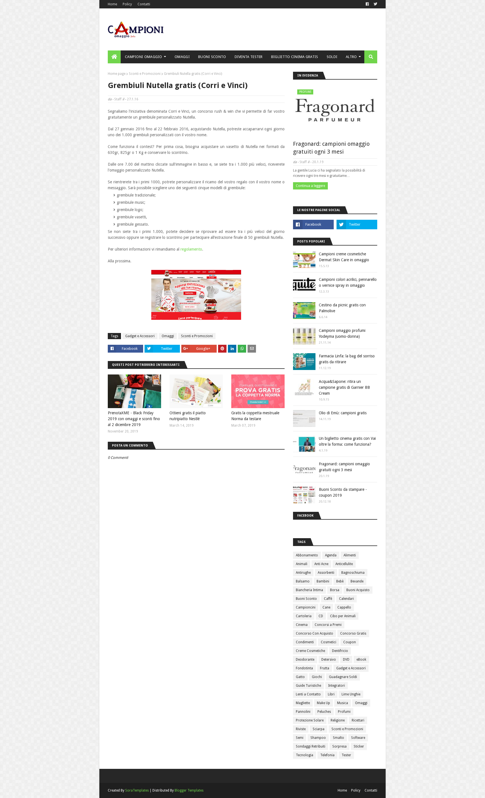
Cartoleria (304, 616)
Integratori (336, 686)
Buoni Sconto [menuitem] (212, 57)
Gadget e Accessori (140, 336)
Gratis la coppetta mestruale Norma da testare (255, 416)
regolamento (191, 249)
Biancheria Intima (309, 590)
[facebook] (367, 4)
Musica (342, 703)
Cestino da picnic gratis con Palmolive (342, 308)
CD (321, 616)
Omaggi (168, 336)
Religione (338, 720)
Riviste (301, 729)
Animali (301, 564)
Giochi (317, 677)
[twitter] (374, 4)
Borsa (334, 590)
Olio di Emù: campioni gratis (343, 413)
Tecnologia (304, 755)
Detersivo (328, 659)
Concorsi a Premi (328, 625)
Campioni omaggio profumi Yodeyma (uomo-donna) (342, 333)
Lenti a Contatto (308, 694)
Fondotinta (304, 668)
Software (358, 738)
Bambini (323, 581)
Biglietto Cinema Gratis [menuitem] (294, 57)
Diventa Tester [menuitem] (249, 57)
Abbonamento (307, 555)
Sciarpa (318, 729)
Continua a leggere (310, 186)
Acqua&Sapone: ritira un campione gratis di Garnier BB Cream (344, 387)
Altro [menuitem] (351, 57)
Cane (326, 607)
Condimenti (305, 642)
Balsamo (303, 581)
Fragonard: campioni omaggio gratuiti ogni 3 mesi (331, 147)
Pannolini (303, 712)
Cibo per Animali (343, 616)
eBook (361, 659)
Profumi (344, 712)
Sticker (359, 746)
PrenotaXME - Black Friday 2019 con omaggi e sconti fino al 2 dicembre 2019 (134, 419)
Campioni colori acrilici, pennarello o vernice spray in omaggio (348, 282)
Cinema (302, 625)
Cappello (344, 607)
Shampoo (318, 738)
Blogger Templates (189, 790)
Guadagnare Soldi (343, 677)
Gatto (300, 677)
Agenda (331, 555)
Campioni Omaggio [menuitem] (143, 57)
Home (112, 4)
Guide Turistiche (308, 686)
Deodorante (305, 659)
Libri (331, 694)
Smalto (338, 738)
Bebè (340, 581)
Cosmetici (328, 642)
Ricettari (358, 720)
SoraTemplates (137, 790)
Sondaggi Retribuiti (310, 746)
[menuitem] (114, 56)
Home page (116, 74)
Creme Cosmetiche (310, 651)
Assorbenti (326, 573)
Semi (299, 738)
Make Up (323, 703)
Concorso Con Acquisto (314, 633)
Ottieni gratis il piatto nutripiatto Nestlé (188, 416)
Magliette (303, 703)
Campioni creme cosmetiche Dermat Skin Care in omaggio (344, 257)
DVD (346, 659)
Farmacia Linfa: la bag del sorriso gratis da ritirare (347, 359)
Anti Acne (321, 564)
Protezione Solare (310, 720)
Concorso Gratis (353, 633)
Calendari (346, 599)
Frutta (324, 668)
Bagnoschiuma (353, 573)
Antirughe (303, 573)
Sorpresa (339, 746)
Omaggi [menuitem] (182, 57)
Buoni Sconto (306, 599)
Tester (346, 755)
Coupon (349, 642)
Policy (127, 4)
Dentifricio (340, 651)
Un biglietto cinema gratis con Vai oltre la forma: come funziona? (347, 441)
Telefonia (327, 755)
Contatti (144, 4)
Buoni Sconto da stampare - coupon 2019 (343, 492)
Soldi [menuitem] (332, 57)
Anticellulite (344, 564)
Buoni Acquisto (358, 590)
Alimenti (350, 555)
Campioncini (305, 607)
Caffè (328, 599)
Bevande (357, 581)
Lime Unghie (351, 694)
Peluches (324, 712)
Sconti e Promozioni (145, 74)
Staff (118, 99)
